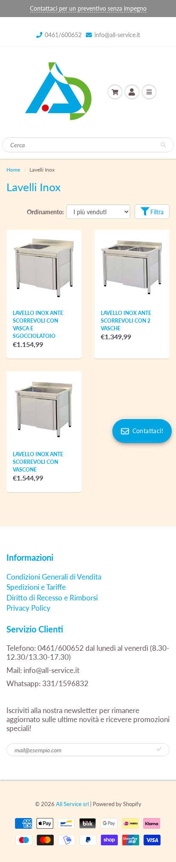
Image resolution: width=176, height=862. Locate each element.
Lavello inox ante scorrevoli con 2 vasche (126, 321)
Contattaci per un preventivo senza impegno (88, 8)
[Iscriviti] (159, 749)
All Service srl (72, 804)
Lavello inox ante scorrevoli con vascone (38, 462)
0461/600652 (63, 34)
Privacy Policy (28, 607)
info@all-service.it (117, 34)
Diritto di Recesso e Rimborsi (52, 597)
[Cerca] (163, 145)
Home (13, 169)
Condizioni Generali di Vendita (53, 576)
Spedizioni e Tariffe (36, 586)
